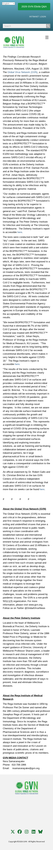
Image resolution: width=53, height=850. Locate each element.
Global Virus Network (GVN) (22, 72)
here (19, 232)
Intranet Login (37, 16)
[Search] (48, 26)
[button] (13, 832)
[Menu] (47, 37)
